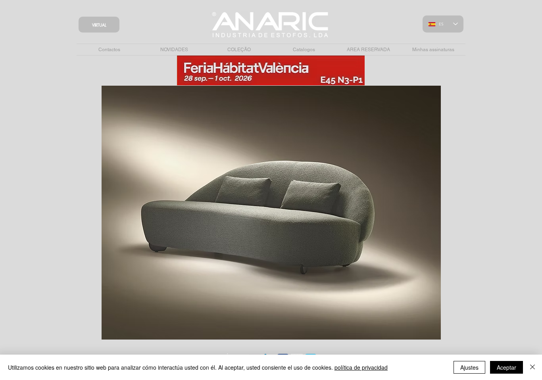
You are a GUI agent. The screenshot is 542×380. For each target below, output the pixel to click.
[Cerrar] (532, 367)
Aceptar (506, 367)
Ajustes (469, 367)
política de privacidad (361, 367)
